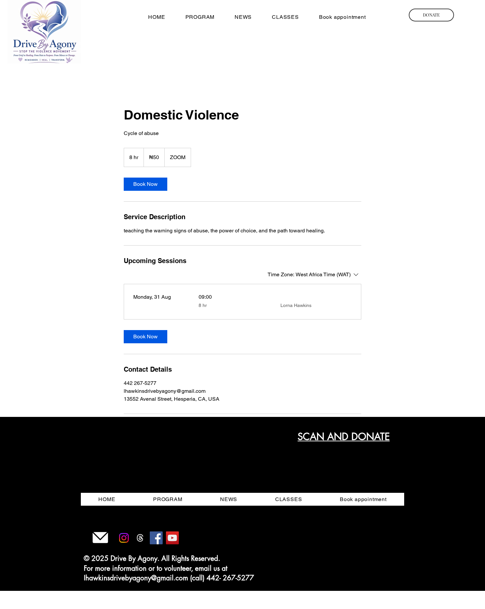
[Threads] (140, 537)
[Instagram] (123, 537)
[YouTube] (172, 537)
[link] (145, 184)
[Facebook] (156, 537)
